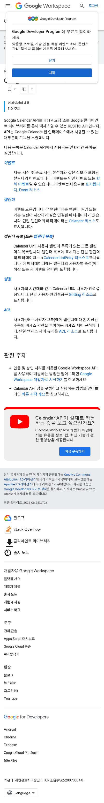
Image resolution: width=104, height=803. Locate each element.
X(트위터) (11, 691)
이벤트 (9, 163)
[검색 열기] (82, 6)
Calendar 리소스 (82, 221)
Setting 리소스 (81, 294)
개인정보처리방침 (27, 780)
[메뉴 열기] (8, 6)
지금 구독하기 (75, 451)
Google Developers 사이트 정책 (25, 489)
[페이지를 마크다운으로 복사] (24, 89)
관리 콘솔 (10, 631)
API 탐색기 (11, 654)
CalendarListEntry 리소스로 (66, 257)
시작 (52, 73)
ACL (7, 310)
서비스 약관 (12, 610)
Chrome (10, 737)
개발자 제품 (12, 587)
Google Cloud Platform (21, 753)
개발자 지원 (12, 602)
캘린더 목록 (42, 236)
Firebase (10, 745)
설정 (7, 279)
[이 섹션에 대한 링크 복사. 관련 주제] (31, 356)
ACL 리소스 (68, 331)
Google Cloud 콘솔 (17, 646)
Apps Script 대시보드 (19, 639)
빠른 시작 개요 (33, 394)
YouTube (11, 698)
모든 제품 (10, 760)
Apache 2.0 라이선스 (18, 484)
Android (10, 729)
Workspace (56, 6)
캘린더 (9, 199)
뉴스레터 (10, 683)
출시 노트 (10, 594)
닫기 (52, 60)
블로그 (8, 675)
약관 (7, 780)
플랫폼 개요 (12, 579)
